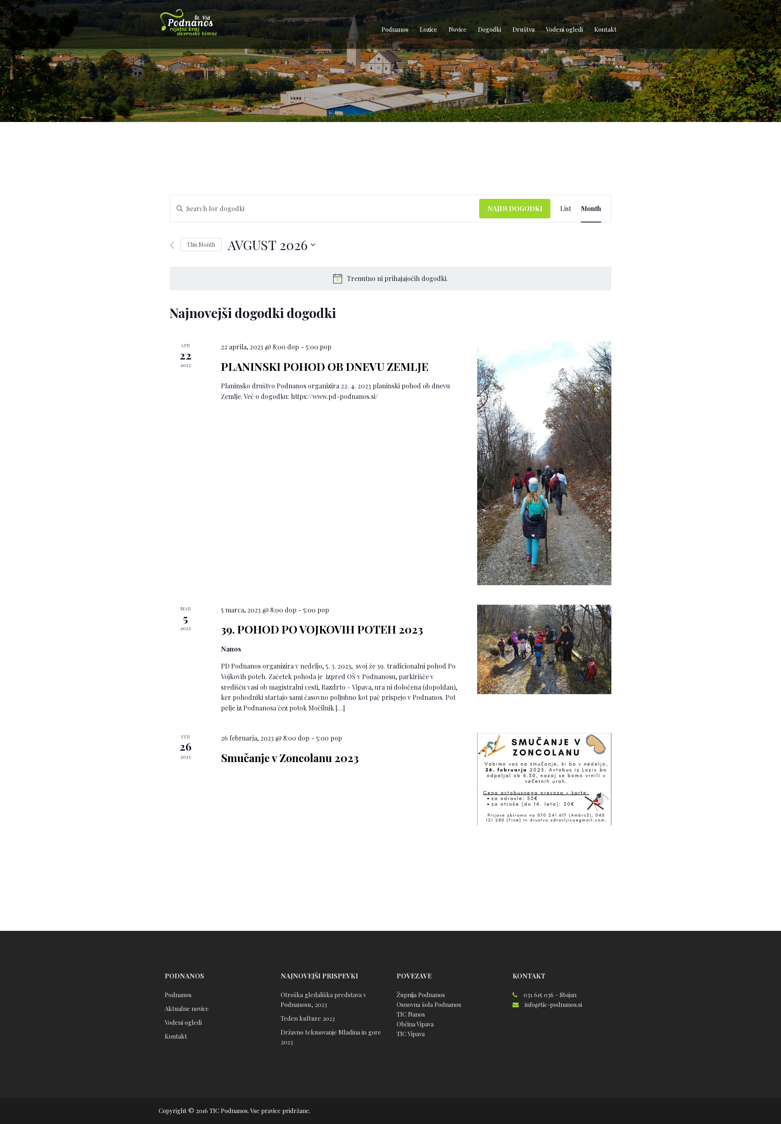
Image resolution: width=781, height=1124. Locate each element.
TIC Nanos (411, 1014)
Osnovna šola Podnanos (429, 1004)
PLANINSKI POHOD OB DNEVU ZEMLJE (324, 366)
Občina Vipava (415, 1024)
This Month (201, 244)
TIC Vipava (411, 1034)
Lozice (428, 29)
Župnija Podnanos (421, 995)
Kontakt (605, 29)
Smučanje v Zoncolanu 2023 (290, 757)
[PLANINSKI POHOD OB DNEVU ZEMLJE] (544, 463)
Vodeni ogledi (564, 29)
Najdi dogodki (514, 208)
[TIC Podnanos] (188, 24)
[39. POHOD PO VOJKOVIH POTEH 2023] (544, 649)
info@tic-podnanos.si (553, 1004)
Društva (523, 29)
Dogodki (489, 29)
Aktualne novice (187, 1008)
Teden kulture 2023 (308, 1018)
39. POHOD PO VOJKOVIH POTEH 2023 (322, 629)
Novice (458, 29)
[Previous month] (172, 245)
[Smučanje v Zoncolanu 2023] (544, 779)
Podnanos (395, 29)
